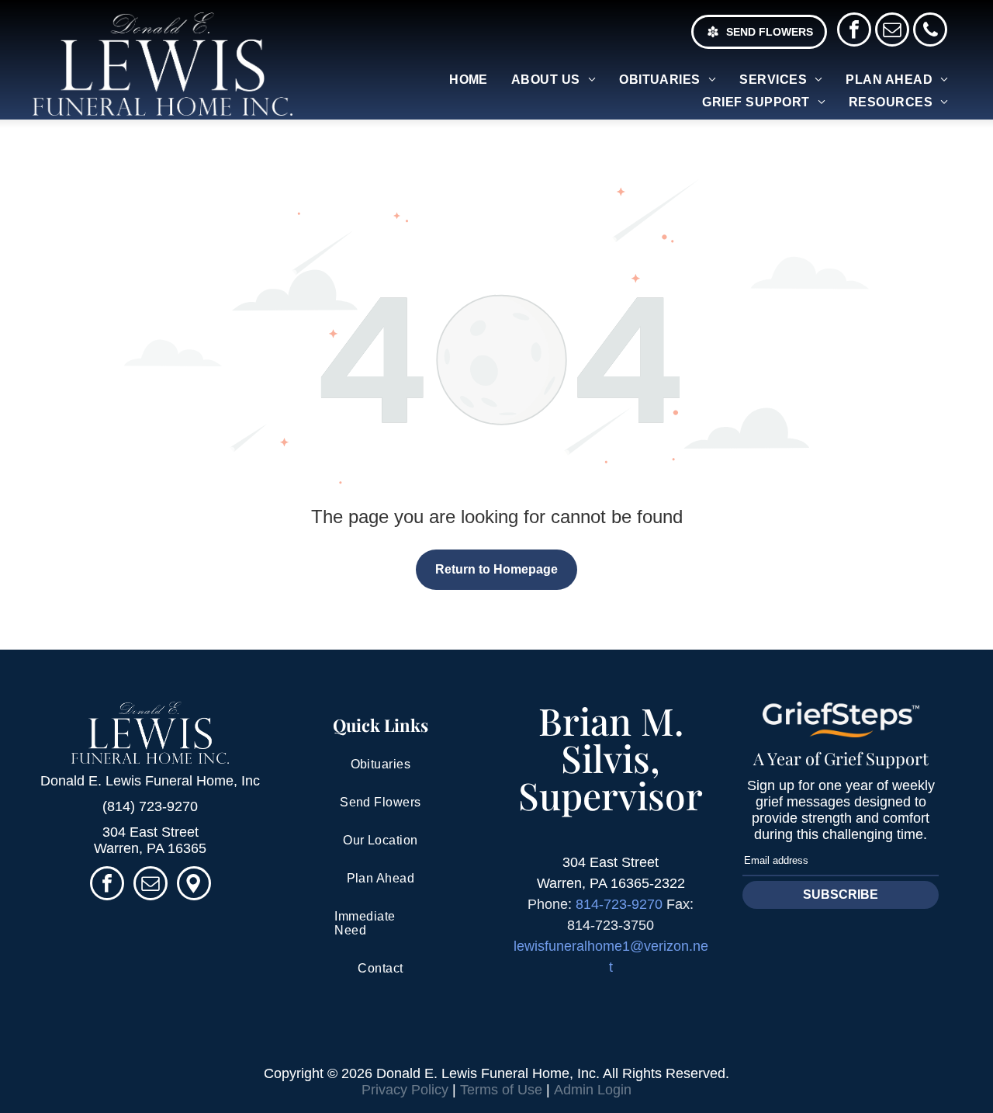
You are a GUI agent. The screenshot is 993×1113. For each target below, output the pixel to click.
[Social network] (194, 885)
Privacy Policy (405, 1089)
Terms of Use (501, 1089)
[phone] (930, 31)
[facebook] (854, 31)
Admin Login (592, 1089)
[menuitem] (469, 80)
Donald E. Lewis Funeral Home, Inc (150, 781)
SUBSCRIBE (840, 894)
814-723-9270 (619, 904)
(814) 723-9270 (150, 806)
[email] (892, 31)
